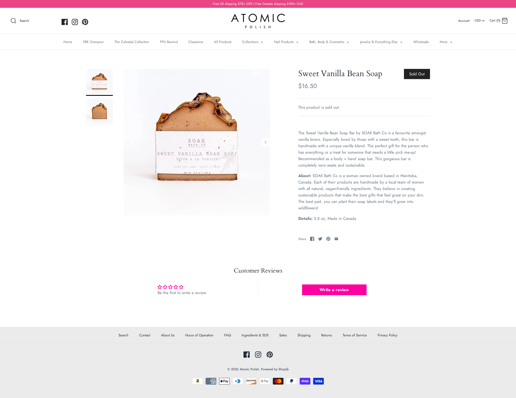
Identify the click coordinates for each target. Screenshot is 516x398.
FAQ (227, 335)
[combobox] (479, 18)
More (446, 41)
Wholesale (421, 41)
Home (67, 41)
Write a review (334, 290)
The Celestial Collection (131, 41)
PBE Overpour (93, 41)
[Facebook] (65, 22)
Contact (144, 335)
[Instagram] (75, 22)
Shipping (304, 335)
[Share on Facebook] (312, 239)
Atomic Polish (249, 369)
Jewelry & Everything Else (381, 41)
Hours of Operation (199, 335)
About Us (167, 335)
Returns (326, 335)
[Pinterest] (85, 22)
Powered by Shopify (275, 369)
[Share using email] (336, 239)
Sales (283, 335)
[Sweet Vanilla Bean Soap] (99, 82)
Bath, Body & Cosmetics (329, 41)
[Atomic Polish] (258, 16)
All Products (222, 41)
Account (464, 20)
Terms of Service (355, 335)
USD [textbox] (480, 18)
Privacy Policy (387, 335)
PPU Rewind (169, 41)
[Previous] (128, 142)
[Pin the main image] (328, 239)
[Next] (265, 142)
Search (123, 335)
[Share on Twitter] (320, 239)
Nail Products (286, 41)
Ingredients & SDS (255, 335)
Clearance (195, 41)
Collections (252, 41)
